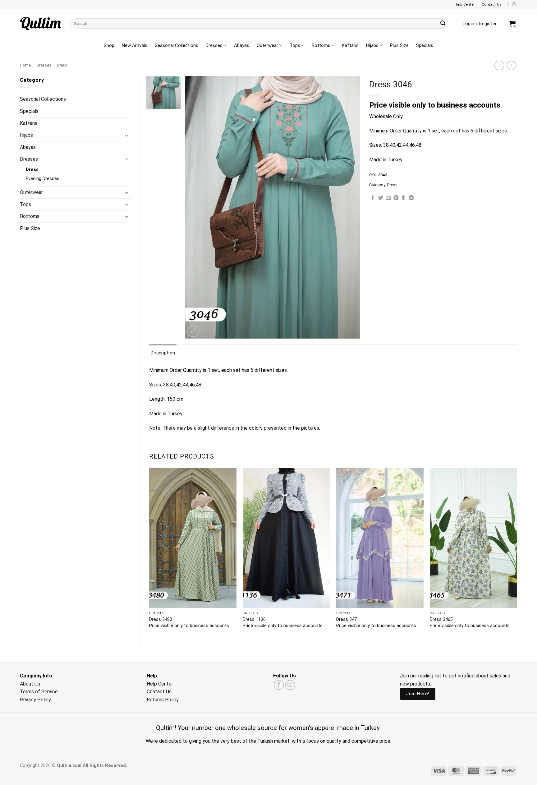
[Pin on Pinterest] (395, 198)
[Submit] (443, 23)
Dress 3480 (160, 619)
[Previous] (149, 553)
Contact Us (159, 692)
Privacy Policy (35, 700)
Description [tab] (163, 353)
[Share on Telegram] (411, 198)
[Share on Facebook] (372, 198)
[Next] (516, 553)
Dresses (214, 45)
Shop (109, 45)
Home (25, 65)
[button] (512, 23)
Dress (62, 65)
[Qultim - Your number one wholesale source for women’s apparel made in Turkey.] (40, 23)
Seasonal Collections (176, 45)
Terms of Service (39, 692)
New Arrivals (134, 45)
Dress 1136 (254, 619)
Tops (295, 45)
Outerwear (267, 45)
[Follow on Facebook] (508, 4)
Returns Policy (163, 700)
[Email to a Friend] (388, 198)
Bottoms (321, 45)
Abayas (241, 45)
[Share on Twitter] (380, 198)
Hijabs (372, 45)
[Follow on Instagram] (514, 4)
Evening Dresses (42, 178)
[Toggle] (126, 135)
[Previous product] (511, 65)
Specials (424, 45)
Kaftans (350, 45)
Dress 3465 (441, 619)
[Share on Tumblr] (403, 198)
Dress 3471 (347, 619)
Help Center (160, 684)
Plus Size (399, 45)
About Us (30, 684)
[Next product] (499, 65)
